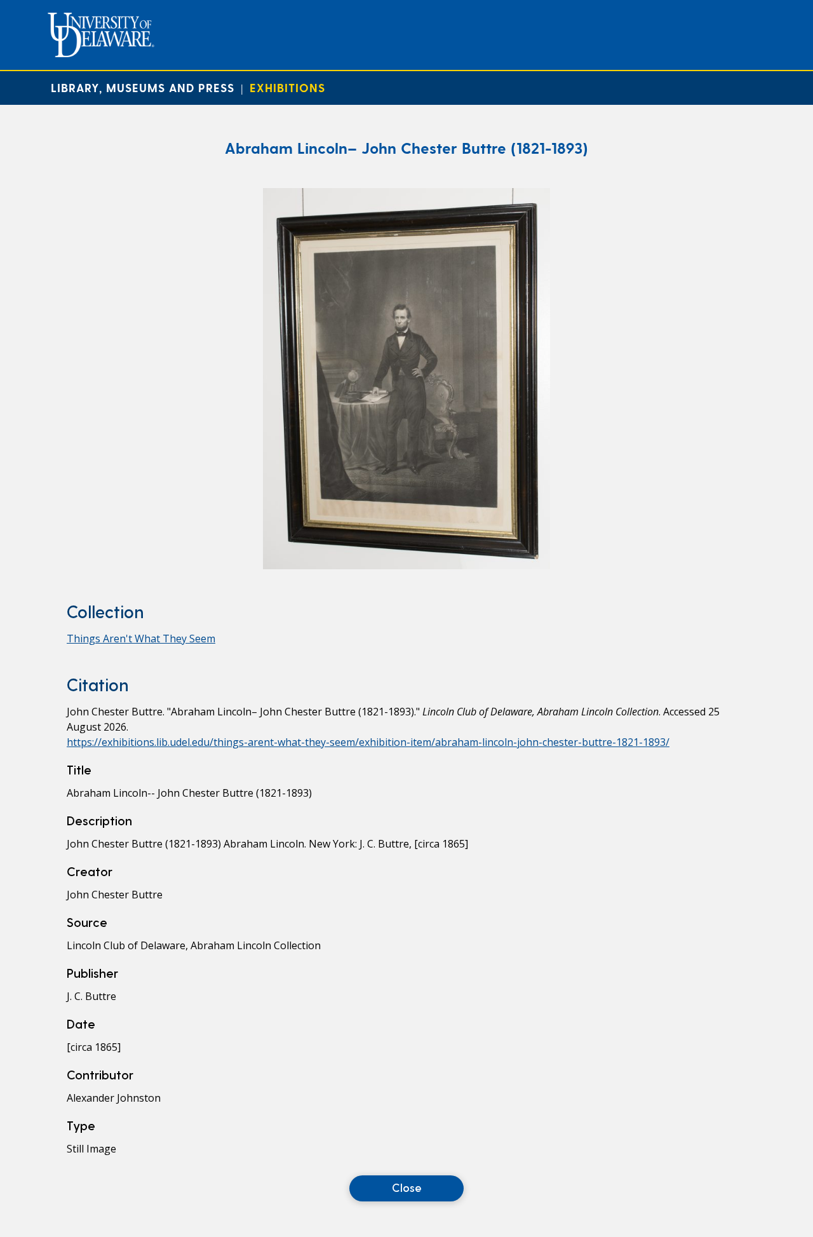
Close (407, 1187)
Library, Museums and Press (142, 87)
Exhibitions (287, 87)
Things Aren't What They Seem (141, 639)
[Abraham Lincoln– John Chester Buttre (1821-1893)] (406, 565)
